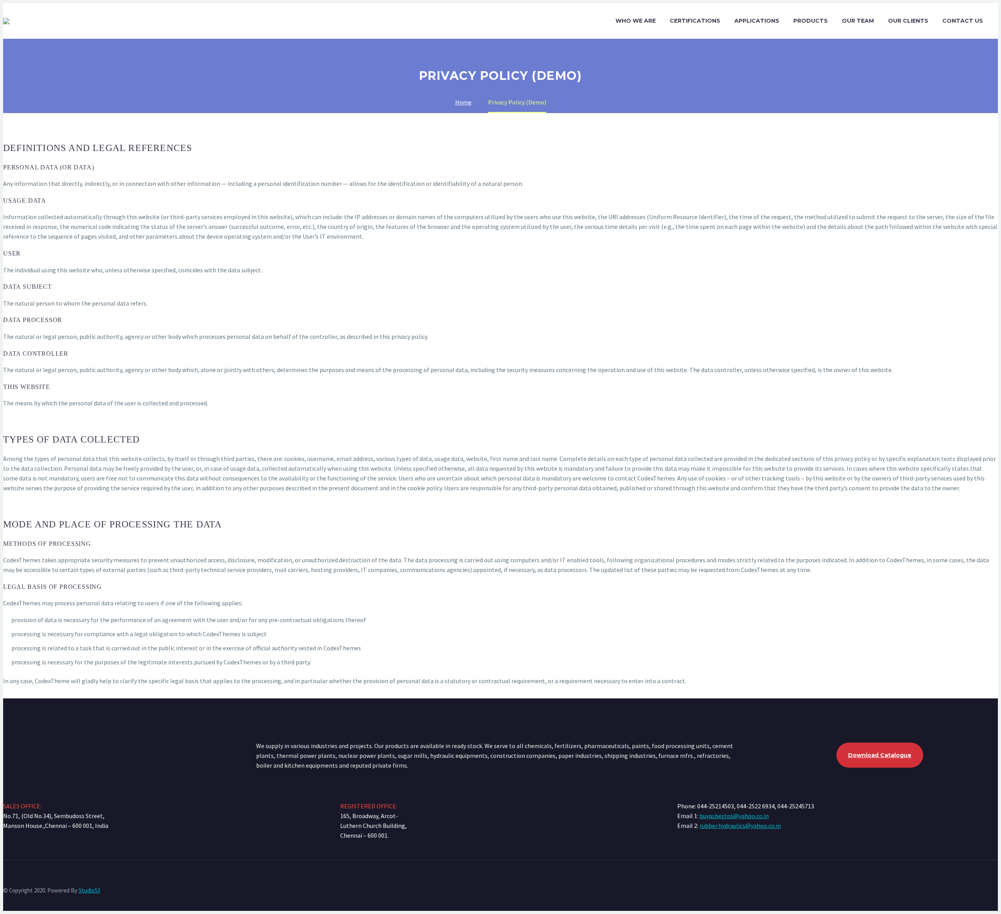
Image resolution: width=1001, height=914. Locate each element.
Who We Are (635, 20)
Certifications (695, 20)
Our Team (858, 20)
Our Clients (908, 20)
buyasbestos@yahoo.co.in (734, 816)
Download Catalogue (879, 755)
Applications (756, 20)
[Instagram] (995, 881)
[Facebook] (985, 881)
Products (810, 20)
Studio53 (89, 890)
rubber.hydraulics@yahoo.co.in (740, 825)
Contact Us (962, 20)
